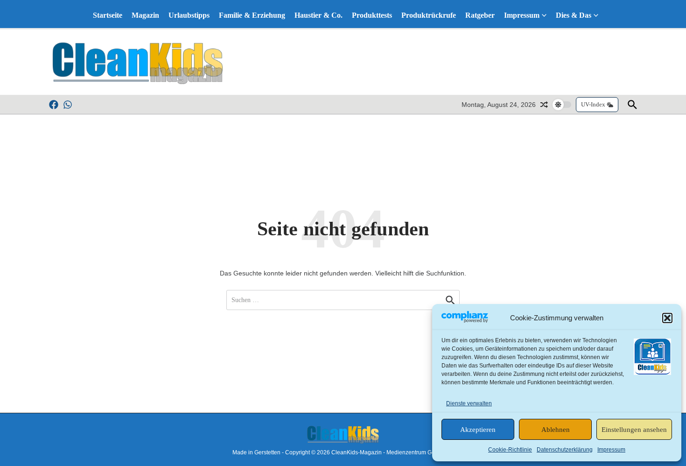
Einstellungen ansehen (634, 429)
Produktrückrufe (428, 15)
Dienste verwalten (469, 403)
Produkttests (372, 15)
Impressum (611, 449)
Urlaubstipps (189, 15)
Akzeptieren (478, 429)
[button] (667, 318)
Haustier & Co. (318, 15)
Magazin (145, 15)
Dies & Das (573, 15)
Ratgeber (480, 15)
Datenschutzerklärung (565, 449)
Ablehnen (555, 429)
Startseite (107, 15)
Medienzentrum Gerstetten (420, 452)
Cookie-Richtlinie (510, 449)
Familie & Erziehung (252, 15)
